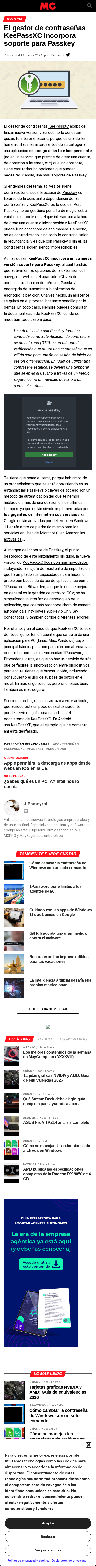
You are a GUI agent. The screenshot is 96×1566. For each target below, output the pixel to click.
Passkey (69, 192)
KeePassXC (58, 126)
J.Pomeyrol (56, 55)
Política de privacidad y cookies (28, 1560)
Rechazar (48, 1537)
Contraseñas (67, 744)
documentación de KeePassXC (35, 313)
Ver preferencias (48, 1550)
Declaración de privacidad (69, 1560)
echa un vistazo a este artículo (60, 700)
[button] (88, 1445)
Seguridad (57, 749)
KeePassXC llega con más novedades (55, 562)
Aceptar (48, 1523)
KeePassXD (21, 725)
